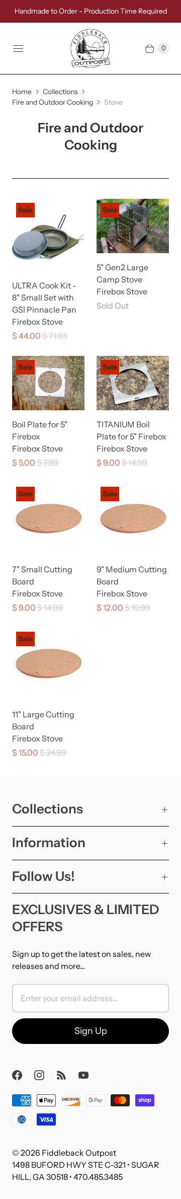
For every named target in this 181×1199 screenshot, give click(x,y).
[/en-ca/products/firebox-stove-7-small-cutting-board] (48, 519)
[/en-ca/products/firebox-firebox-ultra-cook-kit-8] (48, 235)
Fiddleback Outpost (79, 1153)
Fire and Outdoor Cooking (52, 102)
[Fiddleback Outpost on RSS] (67, 1075)
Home (22, 91)
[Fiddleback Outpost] (90, 48)
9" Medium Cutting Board (132, 575)
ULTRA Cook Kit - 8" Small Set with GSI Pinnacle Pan (44, 297)
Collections (60, 91)
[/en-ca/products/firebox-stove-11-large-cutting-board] (48, 664)
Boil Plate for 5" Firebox (39, 430)
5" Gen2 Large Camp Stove (122, 273)
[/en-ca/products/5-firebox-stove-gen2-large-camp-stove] (133, 226)
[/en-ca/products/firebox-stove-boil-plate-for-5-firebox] (48, 383)
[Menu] (18, 48)
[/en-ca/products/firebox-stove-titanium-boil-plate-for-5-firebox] (133, 383)
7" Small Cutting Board (42, 575)
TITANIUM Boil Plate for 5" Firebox (131, 430)
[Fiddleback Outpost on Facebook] (23, 1075)
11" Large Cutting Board (43, 720)
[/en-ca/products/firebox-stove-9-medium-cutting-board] (133, 519)
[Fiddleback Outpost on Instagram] (45, 1075)
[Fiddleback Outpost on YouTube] (89, 1075)
